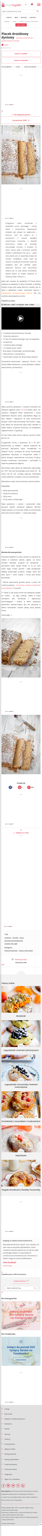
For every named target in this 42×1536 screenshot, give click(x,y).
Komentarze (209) (20, 120)
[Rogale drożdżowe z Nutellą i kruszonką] (21, 1173)
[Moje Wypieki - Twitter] (13, 1486)
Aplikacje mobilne (9, 1449)
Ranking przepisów (10, 1454)
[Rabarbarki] (21, 1139)
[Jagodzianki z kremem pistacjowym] (21, 1033)
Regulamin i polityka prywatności (14, 1419)
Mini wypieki (31, 26)
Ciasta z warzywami (26, 950)
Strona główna (6, 67)
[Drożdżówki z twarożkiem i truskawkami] (21, 1104)
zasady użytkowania (7, 1519)
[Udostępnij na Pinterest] (19, 787)
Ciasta (9, 18)
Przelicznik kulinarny (10, 1464)
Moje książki (8, 1414)
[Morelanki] (21, 999)
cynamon (7, 938)
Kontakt (6, 1429)
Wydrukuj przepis (20, 959)
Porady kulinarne (9, 1444)
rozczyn (23, 410)
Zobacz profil (21, 1324)
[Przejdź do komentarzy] (29, 787)
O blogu (6, 1409)
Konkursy (7, 1439)
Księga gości (8, 1474)
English (6, 45)
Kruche (23, 18)
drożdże (15, 938)
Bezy (16, 18)
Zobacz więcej (21, 25)
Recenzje (7, 1434)
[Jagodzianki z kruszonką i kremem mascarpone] (21, 1067)
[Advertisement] (21, 90)
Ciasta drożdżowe (30, 67)
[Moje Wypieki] (11, 4)
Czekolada (11, 26)
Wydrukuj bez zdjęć (21, 962)
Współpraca (8, 1424)
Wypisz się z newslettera (12, 1479)
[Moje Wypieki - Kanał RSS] (23, 1486)
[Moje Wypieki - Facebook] (3, 1486)
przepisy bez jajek (10, 944)
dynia (22, 938)
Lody (14, 22)
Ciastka (33, 18)
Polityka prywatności (32, 1517)
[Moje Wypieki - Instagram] (8, 1486)
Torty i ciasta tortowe (28, 22)
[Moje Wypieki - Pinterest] (18, 1486)
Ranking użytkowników (11, 1459)
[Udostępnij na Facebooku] (10, 787)
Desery (6, 22)
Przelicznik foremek (10, 1469)
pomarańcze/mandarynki (13, 941)
